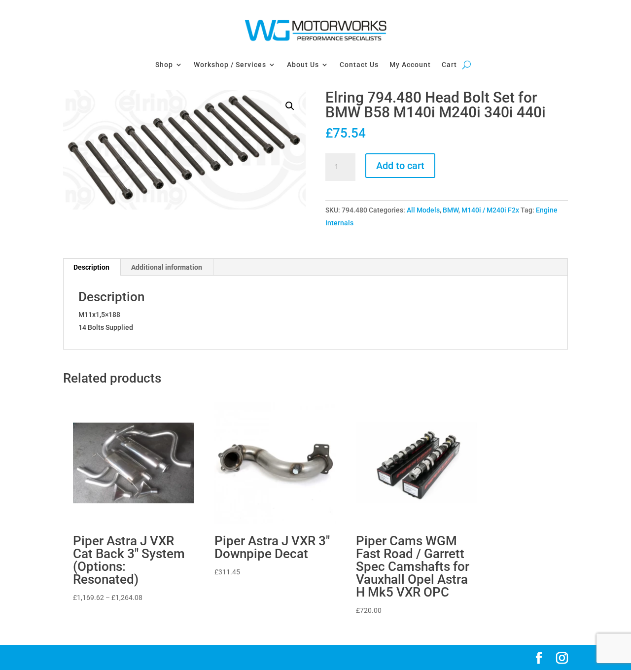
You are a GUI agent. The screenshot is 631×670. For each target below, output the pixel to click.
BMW (450, 210)
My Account (410, 65)
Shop (164, 65)
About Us (303, 65)
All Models (423, 210)
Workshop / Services (230, 65)
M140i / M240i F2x (490, 210)
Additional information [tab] (166, 267)
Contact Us (359, 65)
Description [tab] (91, 267)
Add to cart (400, 166)
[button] (290, 106)
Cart (449, 65)
